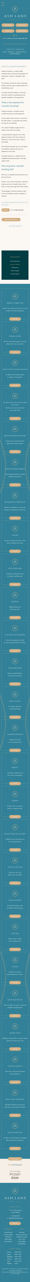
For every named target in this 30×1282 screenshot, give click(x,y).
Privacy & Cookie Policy (21, 1234)
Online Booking (8, 25)
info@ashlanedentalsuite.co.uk (16, 1218)
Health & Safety (21, 1241)
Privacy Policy (24, 1272)
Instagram (16, 1165)
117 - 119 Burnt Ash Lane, (16, 1211)
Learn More (15, 319)
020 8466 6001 (22, 31)
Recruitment (21, 1232)
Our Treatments (15, 1159)
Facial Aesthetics (15, 274)
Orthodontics (15, 267)
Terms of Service (14, 1273)
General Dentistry (15, 261)
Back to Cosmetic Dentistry (11, 219)
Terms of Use (22, 1239)
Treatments (11, 52)
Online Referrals (22, 25)
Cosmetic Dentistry (21, 52)
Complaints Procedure (21, 1237)
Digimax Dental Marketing (17, 1270)
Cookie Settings (21, 1244)
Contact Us (8, 31)
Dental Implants (15, 271)
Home (4, 52)
